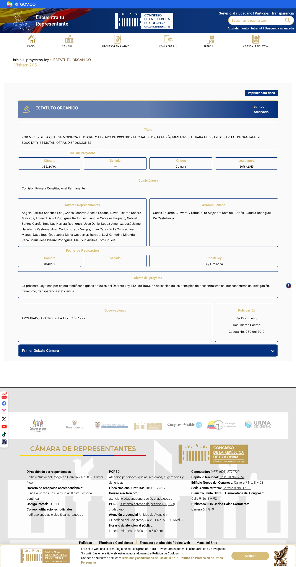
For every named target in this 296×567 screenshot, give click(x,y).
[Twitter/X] (4, 419)
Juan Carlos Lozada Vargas (70, 229)
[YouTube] (4, 426)
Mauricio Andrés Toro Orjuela (94, 240)
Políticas (85, 543)
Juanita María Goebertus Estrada (77, 234)
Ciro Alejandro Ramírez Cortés (222, 213)
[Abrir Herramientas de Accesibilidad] (288, 286)
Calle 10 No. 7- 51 (232, 477)
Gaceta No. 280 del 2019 (247, 331)
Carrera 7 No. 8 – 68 (248, 483)
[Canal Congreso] (4, 442)
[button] (288, 20)
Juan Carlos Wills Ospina (109, 229)
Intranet (255, 28)
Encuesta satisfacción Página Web (165, 543)
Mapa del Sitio (207, 543)
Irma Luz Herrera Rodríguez (62, 223)
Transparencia (282, 13)
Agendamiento (238, 28)
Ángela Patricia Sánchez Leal (42, 213)
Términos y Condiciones (116, 543)
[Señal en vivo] (4, 396)
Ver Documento (246, 318)
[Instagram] (4, 411)
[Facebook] (4, 403)
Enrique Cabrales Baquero (106, 218)
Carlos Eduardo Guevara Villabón (176, 213)
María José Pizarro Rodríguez (51, 240)
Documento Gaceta (246, 325)
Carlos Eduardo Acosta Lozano (87, 213)
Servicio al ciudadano (235, 13)
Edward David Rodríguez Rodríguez (61, 218)
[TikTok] (4, 434)
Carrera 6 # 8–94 (203, 509)
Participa (262, 13)
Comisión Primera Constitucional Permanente (53, 188)
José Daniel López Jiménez (103, 223)
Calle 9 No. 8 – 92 (204, 499)
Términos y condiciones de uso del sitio (148, 558)
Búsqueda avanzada (279, 28)
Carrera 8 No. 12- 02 (237, 488)
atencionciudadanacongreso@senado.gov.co (140, 499)
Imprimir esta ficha (261, 93)
